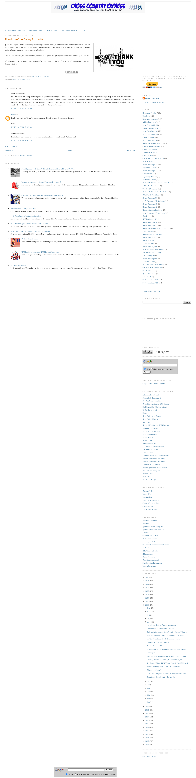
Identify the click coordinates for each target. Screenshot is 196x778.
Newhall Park (147, 440)
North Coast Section (150, 538)
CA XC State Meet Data (151, 195)
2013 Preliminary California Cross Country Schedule (30, 223)
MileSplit (146, 523)
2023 (147, 587)
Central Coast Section (150, 535)
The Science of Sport (150, 509)
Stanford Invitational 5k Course (154, 461)
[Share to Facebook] (74, 72)
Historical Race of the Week (153, 234)
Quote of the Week (149, 274)
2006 (147, 744)
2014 (147, 717)
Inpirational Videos (150, 167)
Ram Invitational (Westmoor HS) (154, 446)
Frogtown (146, 413)
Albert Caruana (152, 98)
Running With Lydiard (151, 500)
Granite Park (147, 422)
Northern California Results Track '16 (156, 182)
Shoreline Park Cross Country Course (156, 455)
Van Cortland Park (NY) (151, 470)
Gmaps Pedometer (149, 557)
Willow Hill (147, 476)
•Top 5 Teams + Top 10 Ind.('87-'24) (155, 383)
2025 (147, 580)
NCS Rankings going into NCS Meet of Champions (40, 252)
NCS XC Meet (148, 161)
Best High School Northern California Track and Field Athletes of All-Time (48, 169)
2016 (147, 710)
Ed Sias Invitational (150, 410)
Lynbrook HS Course (150, 428)
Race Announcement (150, 119)
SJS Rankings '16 (149, 255)
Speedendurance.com (150, 506)
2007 (147, 741)
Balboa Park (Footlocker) (152, 398)
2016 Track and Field (150, 125)
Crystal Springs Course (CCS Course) (156, 404)
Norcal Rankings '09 (150, 246)
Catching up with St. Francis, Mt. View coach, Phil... (165, 659)
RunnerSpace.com (149, 566)
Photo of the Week (149, 179)
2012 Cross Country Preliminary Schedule (26, 216)
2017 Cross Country (150, 140)
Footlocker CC (148, 548)
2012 (147, 724)
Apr (148, 691)
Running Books (148, 231)
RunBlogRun (147, 497)
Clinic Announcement (151, 149)
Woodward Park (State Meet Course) (156, 480)
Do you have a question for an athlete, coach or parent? (41, 182)
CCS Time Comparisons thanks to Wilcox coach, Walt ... (167, 673)
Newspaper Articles (149, 113)
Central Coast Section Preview (158, 642)
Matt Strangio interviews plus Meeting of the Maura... (166, 635)
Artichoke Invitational (151, 395)
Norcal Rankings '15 (150, 237)
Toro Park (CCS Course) (151, 464)
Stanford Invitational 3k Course (154, 458)
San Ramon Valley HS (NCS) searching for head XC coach (167, 663)
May (149, 688)
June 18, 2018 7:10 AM (22, 108)
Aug (149, 622)
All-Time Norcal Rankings (152, 252)
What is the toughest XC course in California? (163, 666)
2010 (147, 730)
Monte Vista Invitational (151, 431)
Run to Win (147, 494)
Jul (148, 681)
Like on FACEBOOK (69, 30)
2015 (147, 713)
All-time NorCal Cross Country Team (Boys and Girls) (166, 649)
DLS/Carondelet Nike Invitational (155, 407)
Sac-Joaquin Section (150, 542)
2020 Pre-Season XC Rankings (14, 30)
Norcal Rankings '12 (150, 170)
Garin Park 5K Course (150, 419)
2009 (147, 734)
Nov (149, 611)
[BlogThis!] (69, 72)
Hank (13, 114)
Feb (148, 698)
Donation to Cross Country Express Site (24, 39)
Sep (148, 618)
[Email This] (66, 72)
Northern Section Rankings (152, 210)
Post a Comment (11, 146)
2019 (147, 601)
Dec (149, 608)
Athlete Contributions (150, 186)
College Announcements (151, 146)
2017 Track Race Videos (151, 283)
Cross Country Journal (151, 560)
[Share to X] (72, 72)
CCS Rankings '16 (149, 270)
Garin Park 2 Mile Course (152, 416)
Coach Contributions (150, 128)
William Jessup (148, 473)
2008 (147, 737)
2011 (147, 727)
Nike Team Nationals (150, 551)
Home (83, 30)
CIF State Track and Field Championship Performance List (42, 195)
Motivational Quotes (18, 265)
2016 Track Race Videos (151, 280)
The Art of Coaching (150, 189)
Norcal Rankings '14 (150, 222)
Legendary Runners (150, 176)
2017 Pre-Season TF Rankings (153, 264)
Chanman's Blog (148, 491)
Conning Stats (148, 155)
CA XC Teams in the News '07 (153, 158)
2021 (147, 594)
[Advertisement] (98, 21)
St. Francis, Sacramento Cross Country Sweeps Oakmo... (167, 632)
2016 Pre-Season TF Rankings (153, 249)
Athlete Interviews (35, 30)
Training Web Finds (150, 152)
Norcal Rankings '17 (150, 225)
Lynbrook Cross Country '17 (153, 526)
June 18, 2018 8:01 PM (21, 140)
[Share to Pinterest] (77, 72)
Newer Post (9, 150)
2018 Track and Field (21, 79)
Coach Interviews (52, 30)
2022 (147, 591)
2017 (147, 706)
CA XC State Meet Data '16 (152, 267)
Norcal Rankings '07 (150, 198)
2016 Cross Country (150, 131)
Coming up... (151, 652)
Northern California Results (152, 143)
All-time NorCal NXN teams (157, 646)
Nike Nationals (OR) (150, 443)
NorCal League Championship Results (24, 208)
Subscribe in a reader (150, 756)
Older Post (131, 150)
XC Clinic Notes (148, 243)
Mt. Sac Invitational (150, 434)
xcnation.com (147, 173)
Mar (149, 695)
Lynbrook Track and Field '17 (153, 529)
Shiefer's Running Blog (151, 503)
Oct (148, 615)
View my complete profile (154, 102)
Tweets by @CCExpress (151, 291)
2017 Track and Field (150, 134)
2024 (147, 584)
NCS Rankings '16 (149, 219)
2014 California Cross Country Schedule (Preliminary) (30, 231)
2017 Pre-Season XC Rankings (154, 201)
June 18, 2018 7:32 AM (22, 127)
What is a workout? (154, 670)
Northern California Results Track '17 (156, 228)
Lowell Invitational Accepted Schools (160, 628)
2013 (147, 720)
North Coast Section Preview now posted (161, 625)
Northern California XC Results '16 (155, 192)
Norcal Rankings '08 (150, 258)
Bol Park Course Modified (152, 401)
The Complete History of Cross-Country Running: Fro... (167, 656)
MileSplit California (150, 520)
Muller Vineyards (149, 437)
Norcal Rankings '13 (150, 207)
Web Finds (146, 116)
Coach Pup (146, 216)
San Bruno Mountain (150, 449)
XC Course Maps (149, 261)
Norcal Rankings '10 (150, 204)
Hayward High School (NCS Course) (156, 425)
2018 (147, 605)
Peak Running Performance (152, 563)
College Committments (29, 239)
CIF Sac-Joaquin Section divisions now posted (163, 639)
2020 (147, 598)
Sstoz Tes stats (148, 276)
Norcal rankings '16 (150, 240)
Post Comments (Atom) (23, 155)
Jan (148, 702)
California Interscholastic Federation (156, 544)
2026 (147, 577)
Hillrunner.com (148, 554)
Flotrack (146, 532)
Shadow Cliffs (148, 452)
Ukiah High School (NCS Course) (155, 467)
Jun (148, 684)
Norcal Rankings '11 (150, 164)
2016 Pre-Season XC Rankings (154, 213)
